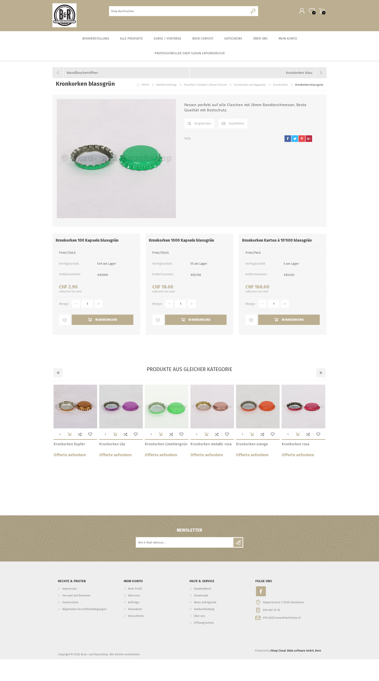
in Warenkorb (69, 434)
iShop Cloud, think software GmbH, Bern (295, 650)
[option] (75, 422)
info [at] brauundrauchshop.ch (282, 617)
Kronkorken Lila (112, 444)
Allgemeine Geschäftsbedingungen (84, 609)
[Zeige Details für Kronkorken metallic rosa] (212, 406)
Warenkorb (322, 11)
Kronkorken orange (252, 444)
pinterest (302, 138)
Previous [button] (58, 372)
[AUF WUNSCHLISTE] (64, 320)
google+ (309, 138)
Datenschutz (70, 602)
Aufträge (133, 602)
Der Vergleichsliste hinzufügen (80, 434)
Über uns (199, 616)
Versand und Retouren (76, 595)
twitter (294, 138)
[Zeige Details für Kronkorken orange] (258, 406)
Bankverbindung (204, 609)
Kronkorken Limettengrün (166, 444)
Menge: (64, 304)
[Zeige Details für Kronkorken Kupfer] (75, 406)
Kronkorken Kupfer (69, 444)
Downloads (201, 595)
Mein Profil (135, 588)
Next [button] (320, 372)
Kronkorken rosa (295, 444)
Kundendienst (202, 588)
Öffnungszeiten (204, 622)
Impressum (69, 588)
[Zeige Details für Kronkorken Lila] (121, 406)
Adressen (134, 595)
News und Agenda (205, 602)
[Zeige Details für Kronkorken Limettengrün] (166, 406)
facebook (287, 138)
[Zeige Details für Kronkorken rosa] (303, 406)
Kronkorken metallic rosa (211, 444)
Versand (76, 291)
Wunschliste (90, 434)
